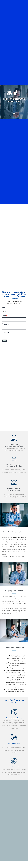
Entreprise (5, 332)
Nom (3, 307)
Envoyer (4, 340)
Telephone (5, 324)
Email (4, 316)
